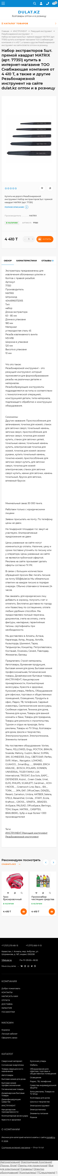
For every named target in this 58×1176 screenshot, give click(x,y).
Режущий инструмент (41, 31)
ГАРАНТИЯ (7, 1008)
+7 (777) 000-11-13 (34, 945)
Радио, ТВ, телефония (40, 1081)
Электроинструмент (39, 1105)
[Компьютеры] (28, 1172)
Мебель (34, 1065)
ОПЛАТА (6, 1000)
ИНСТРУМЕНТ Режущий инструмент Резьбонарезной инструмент (26, 835)
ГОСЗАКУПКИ (8, 1012)
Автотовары (7, 1075)
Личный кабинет (9, 1034)
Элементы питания (39, 1113)
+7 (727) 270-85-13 (10, 945)
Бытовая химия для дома (14, 1079)
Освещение (35, 1077)
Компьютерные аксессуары (15, 1116)
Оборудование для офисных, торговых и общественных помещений (43, 1071)
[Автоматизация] (10, 1162)
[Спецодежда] (46, 1172)
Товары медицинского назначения (12, 1070)
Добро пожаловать (11, 988)
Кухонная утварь (38, 1061)
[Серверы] (26, 1169)
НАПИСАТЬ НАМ (10, 996)
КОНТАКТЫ (7, 992)
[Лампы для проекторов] (32, 1165)
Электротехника (38, 1109)
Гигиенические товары (13, 1089)
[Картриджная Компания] (36, 1162)
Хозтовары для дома (40, 1098)
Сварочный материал (12, 1061)
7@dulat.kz (7, 960)
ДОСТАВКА (7, 1004)
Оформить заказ (9, 1037)
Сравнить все (9, 864)
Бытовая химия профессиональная (11, 1084)
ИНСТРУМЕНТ (20, 31)
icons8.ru (50, 1137)
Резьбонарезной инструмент (16, 34)
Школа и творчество (40, 1102)
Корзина (6, 1030)
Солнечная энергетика (13, 1065)
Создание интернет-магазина (16, 1147)
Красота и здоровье (11, 1120)
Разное (33, 1117)
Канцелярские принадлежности (10, 1110)
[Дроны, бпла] (8, 1165)
